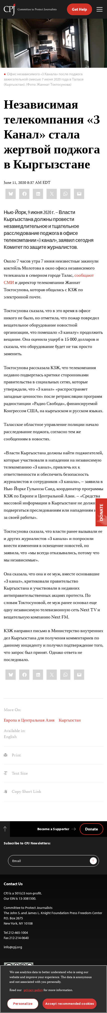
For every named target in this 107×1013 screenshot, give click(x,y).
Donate (91, 828)
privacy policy (33, 990)
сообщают (84, 275)
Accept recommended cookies (69, 1004)
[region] (53, 989)
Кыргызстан (70, 720)
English (10, 737)
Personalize (22, 1004)
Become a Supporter (53, 829)
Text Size (19, 773)
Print (16, 755)
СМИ (9, 283)
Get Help (79, 9)
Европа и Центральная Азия (29, 720)
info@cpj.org (13, 947)
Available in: (14, 731)
